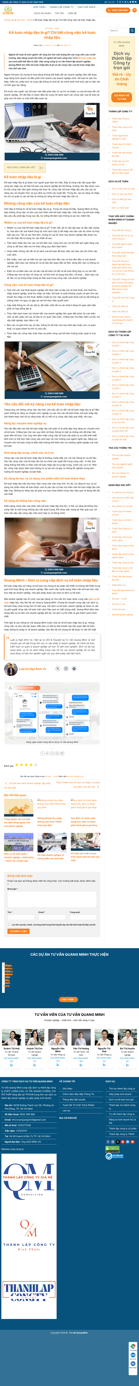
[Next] (10, 978)
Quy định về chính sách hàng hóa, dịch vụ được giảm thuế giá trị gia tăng (84, 821)
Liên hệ (72, 13)
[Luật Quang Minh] (15, 10)
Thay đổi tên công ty (122, 230)
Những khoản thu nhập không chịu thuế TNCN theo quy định (49, 821)
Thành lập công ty (61, 7)
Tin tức (59, 13)
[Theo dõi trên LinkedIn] (133, 2)
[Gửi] (132, 30)
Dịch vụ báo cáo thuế (122, 194)
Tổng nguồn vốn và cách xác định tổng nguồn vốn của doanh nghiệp (17, 822)
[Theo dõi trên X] (122, 2)
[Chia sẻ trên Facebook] (42, 753)
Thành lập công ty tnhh (123, 562)
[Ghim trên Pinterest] (57, 753)
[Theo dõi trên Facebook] (117, 2)
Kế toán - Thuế (24, 20)
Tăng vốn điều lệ (120, 306)
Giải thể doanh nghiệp (122, 614)
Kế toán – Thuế (119, 598)
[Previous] (2, 978)
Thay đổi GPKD (86, 7)
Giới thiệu (39, 7)
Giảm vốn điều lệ (120, 311)
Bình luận (12, 889)
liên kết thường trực (75, 776)
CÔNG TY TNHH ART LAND (6, 971)
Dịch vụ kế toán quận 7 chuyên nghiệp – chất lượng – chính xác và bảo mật (18, 857)
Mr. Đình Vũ (65, 45)
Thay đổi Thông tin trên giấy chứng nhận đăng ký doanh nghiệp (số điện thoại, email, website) (123, 286)
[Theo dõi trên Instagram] (120, 2)
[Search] (134, 10)
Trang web (75, 912)
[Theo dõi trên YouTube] (135, 2)
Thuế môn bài (118, 609)
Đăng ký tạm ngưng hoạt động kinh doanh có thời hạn (122, 320)
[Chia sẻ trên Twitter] (47, 753)
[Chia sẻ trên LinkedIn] (62, 753)
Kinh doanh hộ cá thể (122, 506)
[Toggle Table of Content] (40, 168)
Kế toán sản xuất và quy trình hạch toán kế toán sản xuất (85, 857)
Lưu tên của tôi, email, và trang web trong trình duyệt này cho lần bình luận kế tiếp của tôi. (54, 925)
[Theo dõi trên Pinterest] (130, 2)
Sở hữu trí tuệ (118, 604)
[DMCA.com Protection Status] (115, 1149)
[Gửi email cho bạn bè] (52, 753)
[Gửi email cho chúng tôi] (125, 2)
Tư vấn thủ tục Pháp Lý (123, 492)
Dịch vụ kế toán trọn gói (123, 188)
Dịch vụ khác (42, 13)
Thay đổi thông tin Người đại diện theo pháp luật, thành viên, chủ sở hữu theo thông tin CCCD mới (123, 267)
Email (42, 912)
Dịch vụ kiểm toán (120, 207)
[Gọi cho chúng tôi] (128, 2)
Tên (10, 912)
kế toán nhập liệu (87, 58)
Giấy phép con (119, 585)
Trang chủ (9, 20)
